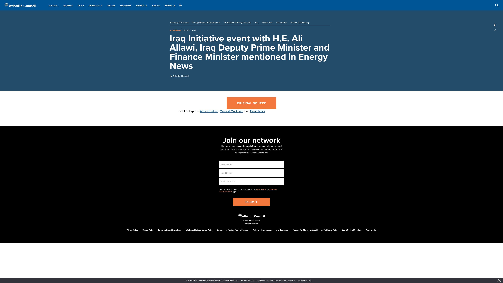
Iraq (256, 22)
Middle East (267, 22)
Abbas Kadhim (209, 111)
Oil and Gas (281, 22)
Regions (125, 5)
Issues (111, 5)
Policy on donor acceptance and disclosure (270, 230)
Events (68, 5)
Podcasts (95, 5)
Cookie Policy (148, 230)
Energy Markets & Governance (206, 22)
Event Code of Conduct (351, 230)
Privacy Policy (261, 190)
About (156, 5)
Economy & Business (179, 22)
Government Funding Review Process (232, 230)
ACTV (81, 5)
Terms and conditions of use (169, 230)
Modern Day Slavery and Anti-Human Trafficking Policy (315, 230)
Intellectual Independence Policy (199, 230)
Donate (170, 5)
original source (251, 103)
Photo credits (371, 230)
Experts (141, 5)
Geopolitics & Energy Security (237, 22)
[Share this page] (495, 30)
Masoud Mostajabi (231, 111)
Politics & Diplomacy (300, 22)
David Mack (257, 111)
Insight (54, 5)
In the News (175, 30)
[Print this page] (495, 25)
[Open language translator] (180, 5)
